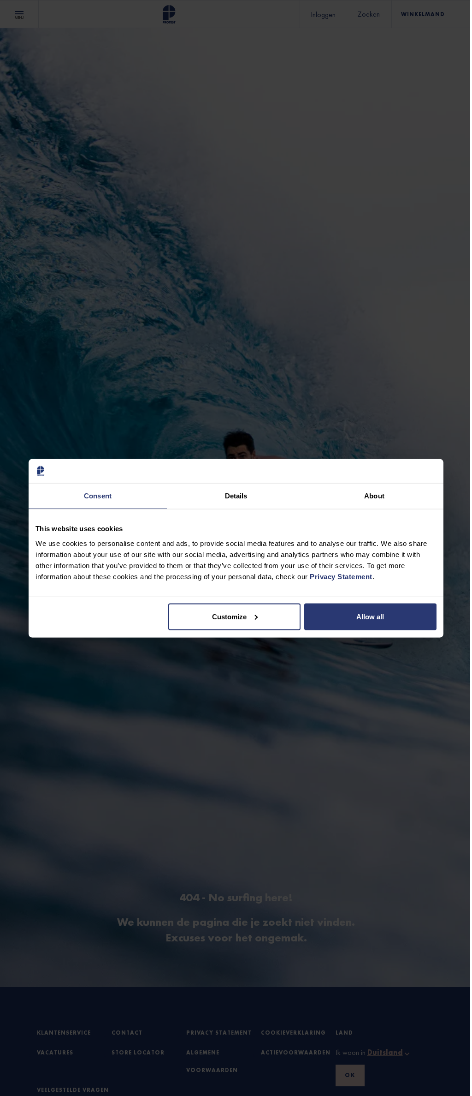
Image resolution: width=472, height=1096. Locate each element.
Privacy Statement (341, 576)
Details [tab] (236, 496)
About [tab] (374, 496)
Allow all (370, 616)
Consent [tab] (98, 496)
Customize (229, 616)
